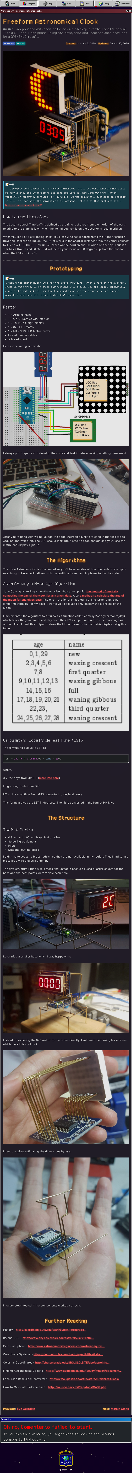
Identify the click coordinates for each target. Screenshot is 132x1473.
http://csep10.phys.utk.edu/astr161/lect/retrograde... (51, 1329)
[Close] (130, 11)
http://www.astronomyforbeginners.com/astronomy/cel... (66, 1346)
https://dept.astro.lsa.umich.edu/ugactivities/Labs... (68, 1354)
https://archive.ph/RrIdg (22, 205)
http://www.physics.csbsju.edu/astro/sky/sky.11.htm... (58, 1338)
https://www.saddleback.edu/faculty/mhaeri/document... (84, 1370)
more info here (49, 778)
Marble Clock (120, 1408)
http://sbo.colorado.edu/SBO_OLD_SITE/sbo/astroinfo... (72, 1362)
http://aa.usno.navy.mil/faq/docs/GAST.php (77, 1387)
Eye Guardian (26, 1408)
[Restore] (127, 11)
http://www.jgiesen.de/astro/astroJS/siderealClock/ (84, 1379)
